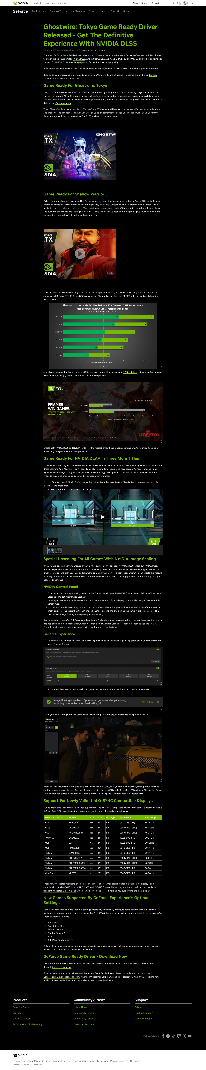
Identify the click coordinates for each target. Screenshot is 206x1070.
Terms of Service (61, 1060)
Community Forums (84, 1012)
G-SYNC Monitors (22, 1018)
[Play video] (80, 154)
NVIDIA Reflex (130, 372)
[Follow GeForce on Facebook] (163, 1036)
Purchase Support (144, 1012)
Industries (63, 3)
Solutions (50, 3)
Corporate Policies (98, 1060)
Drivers (92, 11)
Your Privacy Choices (39, 1060)
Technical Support (144, 1018)
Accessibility (79, 1060)
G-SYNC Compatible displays (117, 807)
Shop (126, 11)
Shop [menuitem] (135, 3)
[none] (173, 2)
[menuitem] (38, 3)
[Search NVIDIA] (173, 2)
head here (87, 949)
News (103, 11)
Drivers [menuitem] (144, 3)
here (141, 793)
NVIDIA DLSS (79, 58)
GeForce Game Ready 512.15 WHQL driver (135, 963)
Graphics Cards (21, 1007)
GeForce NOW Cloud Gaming (28, 1024)
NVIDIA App (78, 11)
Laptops (17, 1012)
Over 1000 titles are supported (109, 913)
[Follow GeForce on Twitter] (184, 1036)
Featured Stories (89, 50)
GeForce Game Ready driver (67, 55)
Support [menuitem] (155, 3)
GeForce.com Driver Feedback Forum (61, 976)
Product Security (119, 1060)
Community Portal (83, 1018)
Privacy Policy (19, 1060)
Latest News (80, 1007)
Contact (134, 1060)
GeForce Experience (53, 909)
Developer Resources (85, 1024)
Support (115, 11)
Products (37, 3)
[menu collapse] (71, 3)
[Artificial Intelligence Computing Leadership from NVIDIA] (20, 3)
